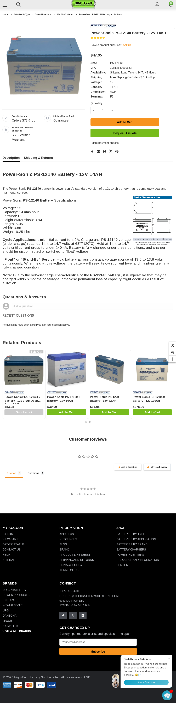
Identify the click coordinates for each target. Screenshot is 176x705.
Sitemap (9, 559)
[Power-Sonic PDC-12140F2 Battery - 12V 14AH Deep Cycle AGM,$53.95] (23, 369)
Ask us (127, 45)
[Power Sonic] (103, 26)
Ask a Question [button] (129, 466)
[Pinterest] (117, 151)
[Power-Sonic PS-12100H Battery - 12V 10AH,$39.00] (66, 369)
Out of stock (24, 412)
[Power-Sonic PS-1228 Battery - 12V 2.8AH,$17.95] (109, 369)
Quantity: (96, 103)
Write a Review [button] (159, 466)
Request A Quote (125, 133)
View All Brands (18, 631)
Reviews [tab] (11, 473)
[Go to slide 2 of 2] (90, 422)
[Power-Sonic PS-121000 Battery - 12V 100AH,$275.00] (152, 369)
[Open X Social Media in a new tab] (73, 615)
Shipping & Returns (38, 157)
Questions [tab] (33, 473)
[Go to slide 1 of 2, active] (86, 422)
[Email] (98, 151)
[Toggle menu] (5, 4)
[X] (110, 151)
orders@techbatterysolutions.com (88, 596)
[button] (167, 695)
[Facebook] (92, 151)
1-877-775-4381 (69, 590)
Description (11, 157)
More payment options (105, 142)
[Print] (104, 151)
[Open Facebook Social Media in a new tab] (63, 615)
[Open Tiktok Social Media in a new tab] (83, 615)
